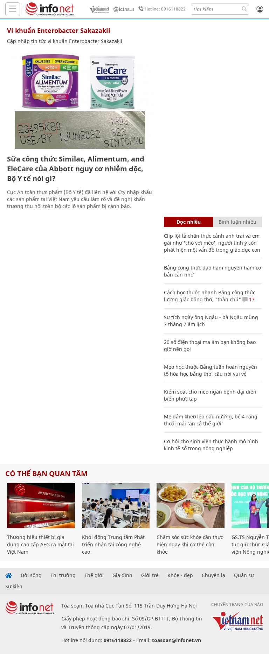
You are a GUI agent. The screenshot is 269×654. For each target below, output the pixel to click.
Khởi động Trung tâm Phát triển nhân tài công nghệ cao (113, 544)
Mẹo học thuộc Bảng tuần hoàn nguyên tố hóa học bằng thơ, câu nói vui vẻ (210, 370)
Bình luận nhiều (237, 221)
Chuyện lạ (213, 575)
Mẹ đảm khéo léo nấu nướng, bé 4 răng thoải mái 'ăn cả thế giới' (210, 420)
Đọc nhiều (189, 221)
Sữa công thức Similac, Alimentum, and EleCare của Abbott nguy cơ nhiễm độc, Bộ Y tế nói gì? (75, 168)
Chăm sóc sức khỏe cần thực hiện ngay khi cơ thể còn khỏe (190, 544)
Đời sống (31, 575)
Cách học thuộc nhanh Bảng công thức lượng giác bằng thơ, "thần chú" (209, 296)
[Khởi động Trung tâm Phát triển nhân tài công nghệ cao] (116, 505)
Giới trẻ (150, 575)
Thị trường (63, 575)
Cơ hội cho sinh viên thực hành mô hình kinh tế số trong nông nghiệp (211, 445)
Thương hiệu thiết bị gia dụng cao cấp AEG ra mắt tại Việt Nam (40, 544)
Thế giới (94, 575)
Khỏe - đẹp (180, 575)
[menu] (12, 9)
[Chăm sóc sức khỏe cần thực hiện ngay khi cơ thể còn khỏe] (191, 505)
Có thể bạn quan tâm (46, 473)
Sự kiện (13, 586)
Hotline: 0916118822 (165, 9)
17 (251, 299)
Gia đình (122, 575)
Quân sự (244, 575)
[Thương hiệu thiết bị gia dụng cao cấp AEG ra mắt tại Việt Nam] (41, 505)
